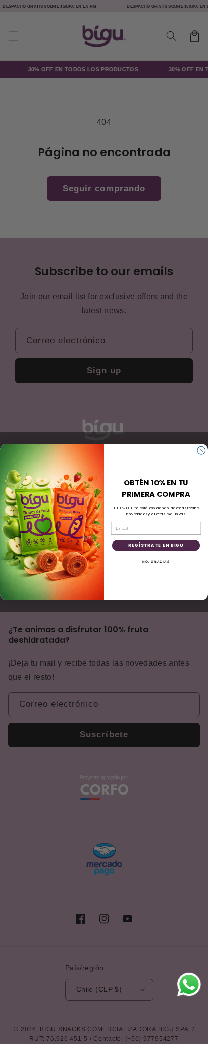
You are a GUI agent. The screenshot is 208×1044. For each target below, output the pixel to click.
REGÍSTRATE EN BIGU (155, 545)
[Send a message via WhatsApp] (189, 984)
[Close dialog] (201, 450)
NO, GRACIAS (156, 561)
